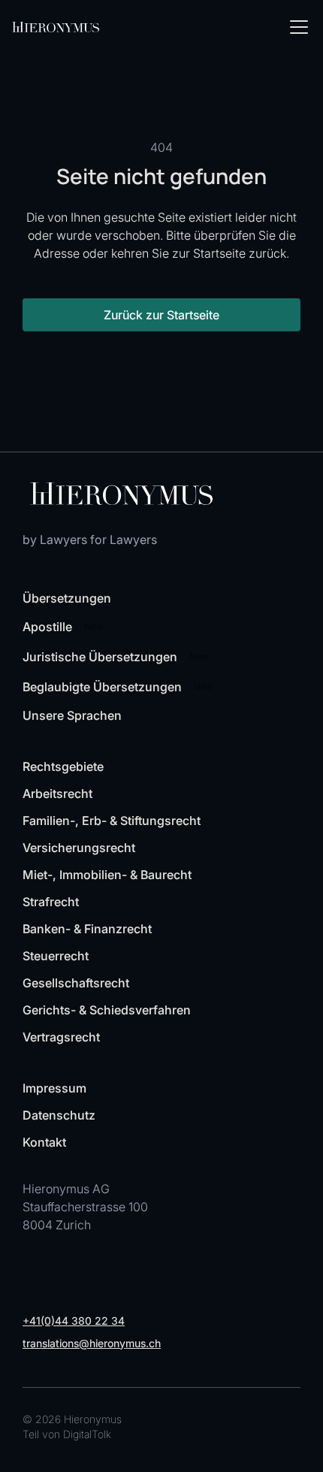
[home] (55, 27)
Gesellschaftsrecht (76, 982)
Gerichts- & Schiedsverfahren (107, 1009)
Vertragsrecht (61, 1036)
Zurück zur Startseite (161, 314)
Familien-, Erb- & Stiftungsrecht (112, 820)
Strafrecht (51, 901)
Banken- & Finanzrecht (87, 928)
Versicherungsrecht (79, 847)
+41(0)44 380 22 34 (74, 1320)
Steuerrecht (56, 955)
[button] (296, 27)
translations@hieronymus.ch (92, 1343)
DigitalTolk (87, 1434)
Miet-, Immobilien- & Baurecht (107, 874)
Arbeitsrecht (57, 793)
